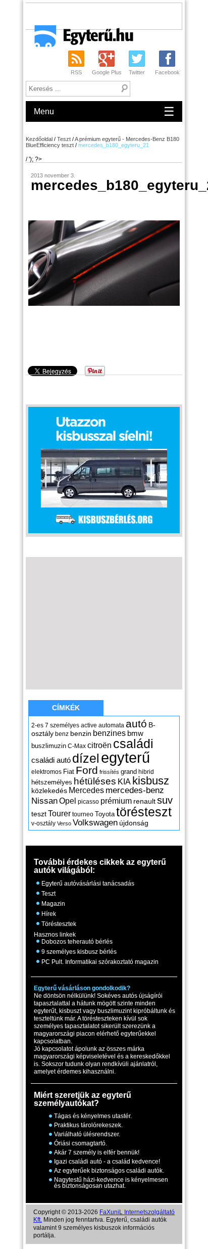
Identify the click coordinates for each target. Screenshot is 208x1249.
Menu (104, 111)
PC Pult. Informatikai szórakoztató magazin (100, 961)
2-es (37, 725)
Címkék (66, 708)
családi (133, 743)
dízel (85, 758)
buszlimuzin (48, 746)
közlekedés (49, 791)
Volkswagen (95, 822)
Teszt (64, 139)
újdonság (133, 823)
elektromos (46, 771)
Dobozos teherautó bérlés (77, 941)
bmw (135, 733)
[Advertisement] (116, 15)
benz (62, 733)
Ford (87, 770)
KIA (124, 781)
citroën (99, 745)
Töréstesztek (58, 924)
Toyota (105, 814)
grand (129, 771)
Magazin (53, 903)
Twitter (137, 72)
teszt (38, 814)
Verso (64, 823)
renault (144, 801)
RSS (76, 72)
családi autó (51, 760)
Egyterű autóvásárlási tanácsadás (87, 883)
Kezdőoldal (39, 139)
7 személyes (62, 725)
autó (136, 723)
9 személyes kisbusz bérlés (79, 951)
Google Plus (107, 72)
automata (111, 725)
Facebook (167, 72)
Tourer (59, 813)
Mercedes (86, 790)
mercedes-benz (135, 790)
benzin (80, 733)
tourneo (82, 814)
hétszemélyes (51, 782)
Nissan (44, 801)
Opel (67, 800)
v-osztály (43, 823)
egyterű (125, 757)
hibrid (146, 771)
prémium (116, 800)
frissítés (109, 772)
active (89, 725)
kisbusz (150, 780)
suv (165, 800)
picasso (88, 801)
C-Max (77, 746)
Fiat (68, 771)
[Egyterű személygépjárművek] (79, 39)
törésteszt (144, 812)
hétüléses (95, 781)
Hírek (48, 913)
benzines (109, 732)
